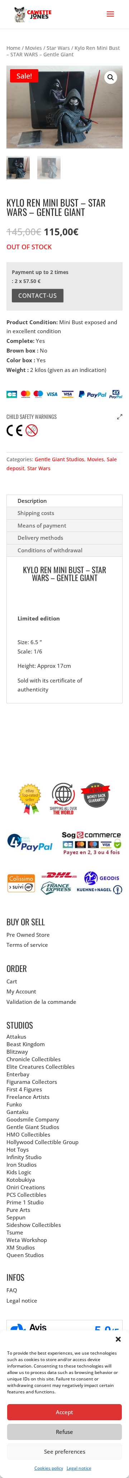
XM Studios (20, 1247)
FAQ (11, 1290)
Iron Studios (21, 1164)
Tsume (14, 1232)
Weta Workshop (26, 1239)
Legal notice (79, 1468)
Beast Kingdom (25, 1044)
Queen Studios (25, 1255)
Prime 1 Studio (25, 1202)
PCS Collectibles (26, 1194)
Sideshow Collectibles (33, 1224)
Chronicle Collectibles (33, 1059)
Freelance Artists (27, 1096)
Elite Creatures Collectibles (40, 1066)
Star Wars (58, 47)
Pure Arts (18, 1209)
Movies (33, 47)
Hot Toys (17, 1149)
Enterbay (17, 1074)
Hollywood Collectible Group (42, 1142)
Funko (14, 1104)
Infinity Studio (24, 1157)
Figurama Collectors (31, 1081)
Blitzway (17, 1051)
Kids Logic (18, 1172)
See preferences (64, 1451)
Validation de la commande (41, 1001)
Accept (64, 1412)
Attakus (16, 1036)
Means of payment (42, 525)
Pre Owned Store (28, 934)
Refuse (64, 1431)
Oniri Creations (25, 1187)
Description (32, 500)
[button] (118, 1339)
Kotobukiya (20, 1179)
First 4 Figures (24, 1089)
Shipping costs (36, 512)
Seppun (15, 1217)
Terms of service (27, 944)
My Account (21, 991)
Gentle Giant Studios (59, 459)
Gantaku (17, 1111)
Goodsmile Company (32, 1119)
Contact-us (37, 295)
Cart (11, 981)
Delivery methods (40, 537)
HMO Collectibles (28, 1134)
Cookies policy (48, 1468)
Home (13, 47)
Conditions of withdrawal (50, 550)
